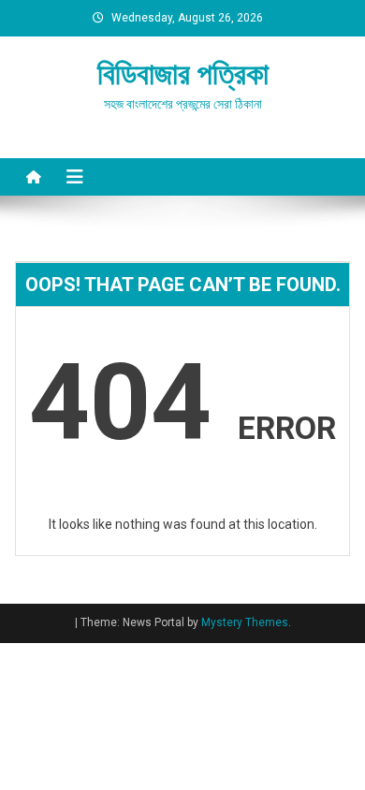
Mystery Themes (244, 622)
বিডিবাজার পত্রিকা (183, 74)
